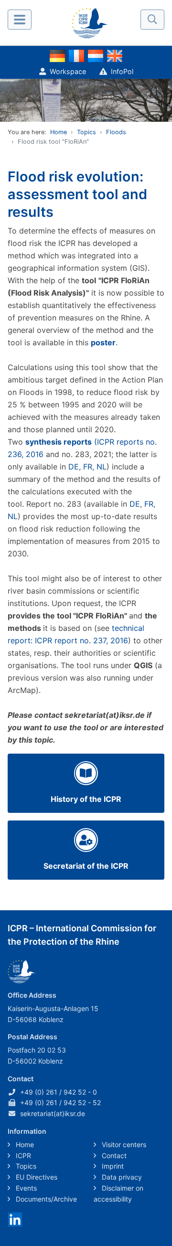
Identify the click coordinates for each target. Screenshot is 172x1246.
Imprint (112, 1166)
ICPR (22, 1155)
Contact (113, 1155)
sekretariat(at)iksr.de (52, 1113)
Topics (86, 132)
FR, (88, 466)
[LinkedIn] (15, 1219)
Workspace (68, 71)
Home (58, 132)
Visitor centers (123, 1144)
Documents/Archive (45, 1199)
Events (25, 1188)
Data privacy (121, 1177)
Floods (116, 132)
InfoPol (122, 71)
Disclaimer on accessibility (118, 1193)
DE (73, 466)
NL (102, 466)
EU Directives (35, 1177)
